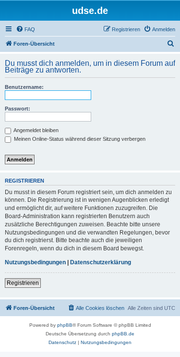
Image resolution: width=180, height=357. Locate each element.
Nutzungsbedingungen (35, 262)
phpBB (64, 325)
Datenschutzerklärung (100, 262)
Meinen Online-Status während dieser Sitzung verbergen (78, 139)
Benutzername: (24, 87)
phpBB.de (123, 333)
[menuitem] (25, 29)
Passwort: (17, 108)
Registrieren (23, 283)
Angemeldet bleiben (35, 130)
